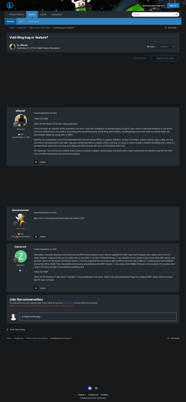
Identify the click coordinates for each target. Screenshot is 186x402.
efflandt (24, 45)
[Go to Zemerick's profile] (21, 256)
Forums (10, 21)
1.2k (22, 234)
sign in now (69, 303)
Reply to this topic (165, 58)
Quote (42, 162)
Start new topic (140, 58)
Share (152, 46)
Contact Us (93, 395)
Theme (81, 395)
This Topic (165, 14)
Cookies (104, 395)
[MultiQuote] (36, 162)
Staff (21, 21)
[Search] (176, 14)
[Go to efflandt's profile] (12, 47)
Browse (32, 14)
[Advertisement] (93, 86)
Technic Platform (16, 14)
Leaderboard (56, 14)
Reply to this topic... (33, 316)
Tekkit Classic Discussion (48, 48)
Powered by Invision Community (93, 398)
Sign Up (173, 5)
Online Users (33, 21)
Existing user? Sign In (153, 5)
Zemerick (20, 246)
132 (21, 134)
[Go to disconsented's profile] (21, 220)
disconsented (20, 210)
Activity (43, 14)
